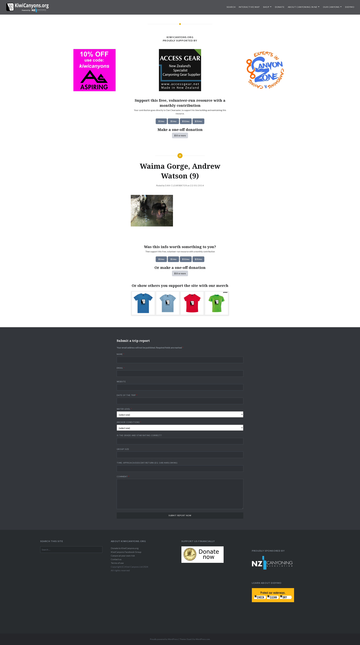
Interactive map (249, 7)
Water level (124, 409)
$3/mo (161, 121)
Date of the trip (127, 395)
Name (120, 354)
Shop (266, 7)
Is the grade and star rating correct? (139, 435)
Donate (279, 7)
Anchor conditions (129, 422)
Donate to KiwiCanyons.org (125, 548)
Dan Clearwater (176, 185)
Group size (123, 449)
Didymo (349, 7)
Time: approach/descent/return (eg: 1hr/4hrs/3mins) (147, 463)
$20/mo (198, 121)
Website (121, 381)
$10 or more (180, 135)
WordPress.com (203, 639)
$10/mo (185, 121)
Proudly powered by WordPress (164, 639)
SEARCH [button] (231, 7)
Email (120, 368)
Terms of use (117, 563)
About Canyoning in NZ (302, 7)
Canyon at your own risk (123, 555)
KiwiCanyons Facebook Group (126, 552)
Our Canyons (331, 7)
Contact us (116, 559)
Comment (123, 476)
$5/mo (173, 121)
